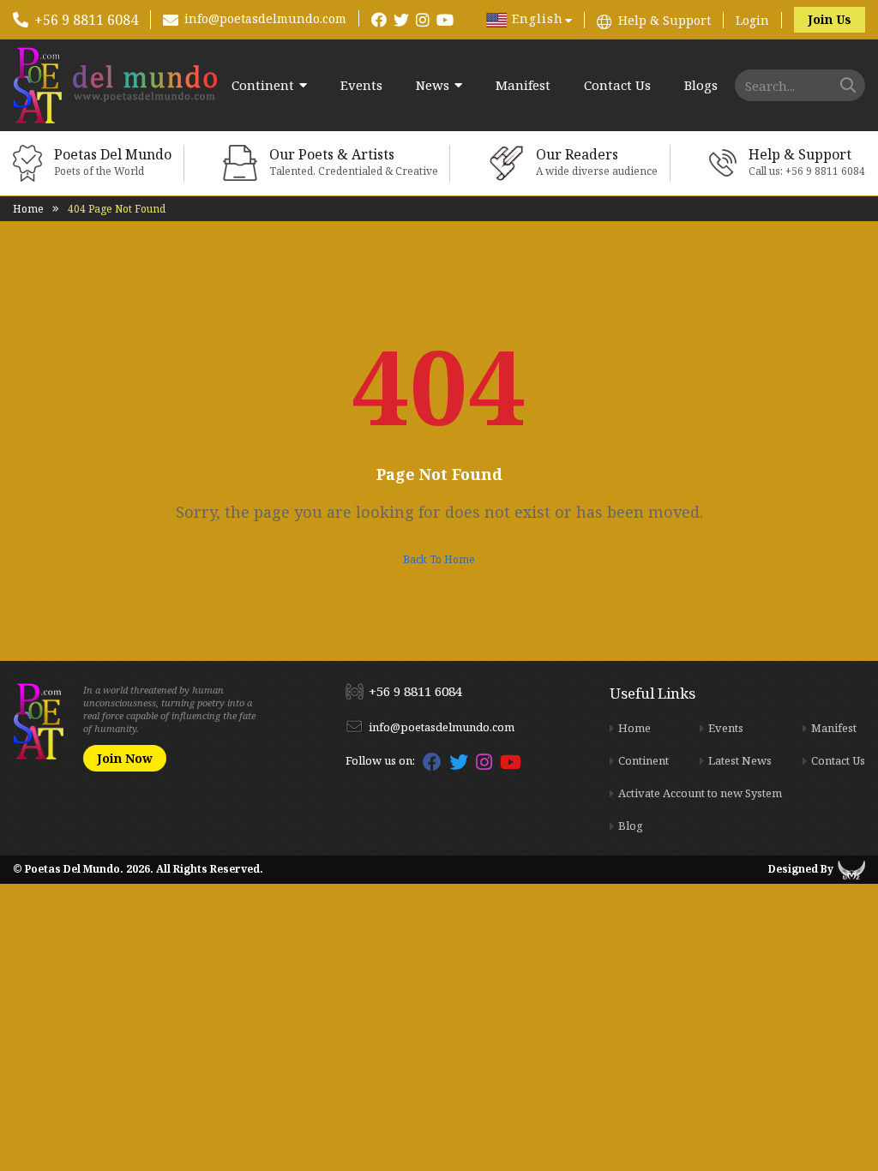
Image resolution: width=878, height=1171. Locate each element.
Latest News (740, 760)
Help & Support (664, 20)
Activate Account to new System (700, 793)
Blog (630, 825)
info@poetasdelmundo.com (265, 18)
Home (28, 208)
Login (752, 20)
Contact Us (617, 85)
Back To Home (439, 559)
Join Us (829, 19)
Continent (263, 85)
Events (361, 85)
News (432, 85)
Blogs (701, 85)
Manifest (523, 85)
